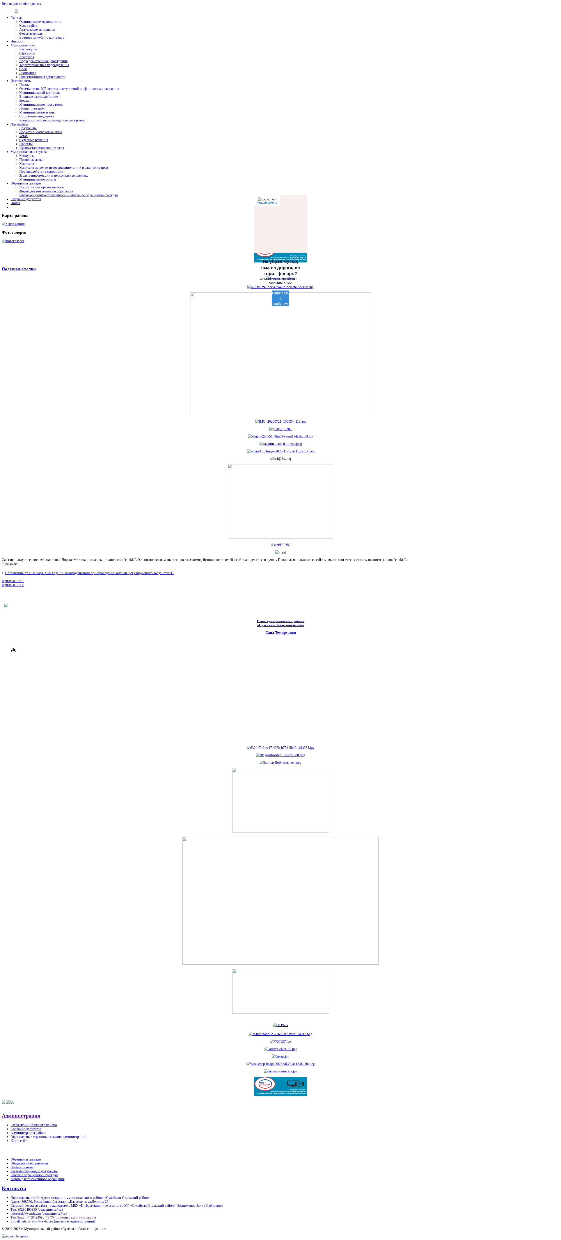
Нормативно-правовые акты (40, 132)
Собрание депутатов (26, 199)
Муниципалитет (23, 45)
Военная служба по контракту (41, 37)
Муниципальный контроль (39, 92)
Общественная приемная (29, 1163)
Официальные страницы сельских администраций (48, 1137)
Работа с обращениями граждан (34, 1175)
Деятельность (21, 81)
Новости (17, 41)
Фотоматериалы (31, 33)
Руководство (28, 49)
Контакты (26, 57)
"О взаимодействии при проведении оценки (93, 573)
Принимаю (10, 564)
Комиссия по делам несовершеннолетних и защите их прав (63, 167)
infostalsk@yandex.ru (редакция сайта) (39, 1213)
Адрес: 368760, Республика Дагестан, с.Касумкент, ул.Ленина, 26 (59, 1201)
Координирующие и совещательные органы (52, 120)
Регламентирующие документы (34, 1171)
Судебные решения (33, 140)
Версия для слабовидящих (21, 3)
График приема (22, 1167)
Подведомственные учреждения (43, 61)
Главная (16, 17)
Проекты (26, 144)
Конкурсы (26, 156)
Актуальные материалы (37, 29)
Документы (19, 124)
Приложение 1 (13, 581)
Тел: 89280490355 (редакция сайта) (37, 1209)
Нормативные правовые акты (41, 187)
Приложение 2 (13, 585)
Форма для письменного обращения (46, 191)
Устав (23, 136)
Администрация (21, 1116)
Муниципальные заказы (37, 112)
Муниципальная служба (29, 152)
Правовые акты (31, 159)
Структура (27, 53)
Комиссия (26, 163)
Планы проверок (31, 108)
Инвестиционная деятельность (42, 77)
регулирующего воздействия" (151, 573)
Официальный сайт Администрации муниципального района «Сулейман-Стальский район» (80, 1197)
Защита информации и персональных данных (53, 175)
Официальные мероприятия (40, 21)
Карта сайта (28, 25)
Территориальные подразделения (44, 65)
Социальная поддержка (36, 116)
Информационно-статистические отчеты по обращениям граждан (68, 195)
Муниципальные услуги (37, 179)
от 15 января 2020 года (41, 573)
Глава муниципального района (34, 1125)
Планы (24, 85)
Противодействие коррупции (41, 171)
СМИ (23, 69)
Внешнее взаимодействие (38, 96)
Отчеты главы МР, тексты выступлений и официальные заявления (69, 88)
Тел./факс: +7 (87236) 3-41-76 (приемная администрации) (53, 1217)
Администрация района (28, 1133)
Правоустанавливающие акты (41, 148)
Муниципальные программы (41, 104)
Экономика (27, 73)
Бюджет (25, 100)
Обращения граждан (26, 183)
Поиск (15, 203)
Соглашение (14, 573)
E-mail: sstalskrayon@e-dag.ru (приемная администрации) (53, 1221)
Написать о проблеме (280, 298)
